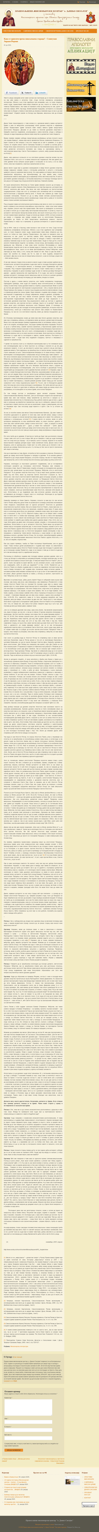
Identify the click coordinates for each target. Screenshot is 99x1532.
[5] (30, 419)
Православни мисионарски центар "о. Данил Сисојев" (49, 1520)
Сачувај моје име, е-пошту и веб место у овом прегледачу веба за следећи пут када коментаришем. (31, 1445)
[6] (43, 855)
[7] (29, 940)
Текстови (82, 2)
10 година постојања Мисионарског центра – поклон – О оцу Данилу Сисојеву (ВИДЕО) (16, 1482)
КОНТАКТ (87, 1498)
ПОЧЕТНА (6, 2)
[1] (10, 153)
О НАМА (15, 2)
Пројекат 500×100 (82, 31)
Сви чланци (17, 1357)
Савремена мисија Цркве (33, 31)
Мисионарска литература (19, 1346)
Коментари (92, 2)
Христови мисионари (12, 31)
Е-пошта (7, 1427)
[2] (49, 370)
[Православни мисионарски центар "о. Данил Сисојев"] (49, 26)
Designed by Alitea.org (73, 1527)
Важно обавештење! (11, 1477)
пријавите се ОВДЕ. (10, 1381)
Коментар (8, 1398)
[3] (36, 383)
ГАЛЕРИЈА (24, 2)
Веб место (8, 1435)
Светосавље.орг (59, 1524)
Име (6, 1418)
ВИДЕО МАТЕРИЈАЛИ (37, 2)
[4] (10, 409)
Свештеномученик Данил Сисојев (59, 31)
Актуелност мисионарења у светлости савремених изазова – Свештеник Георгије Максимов (49, 1461)
